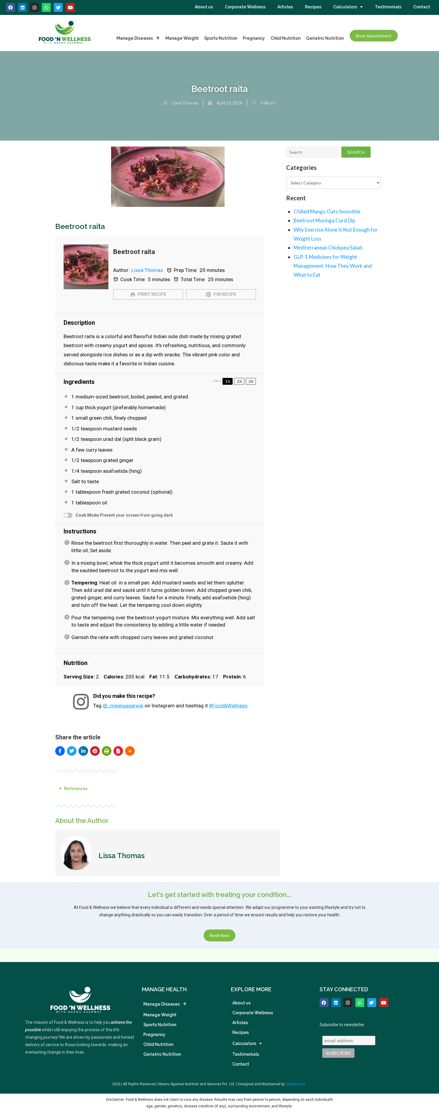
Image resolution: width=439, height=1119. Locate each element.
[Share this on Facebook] (60, 751)
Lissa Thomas (147, 270)
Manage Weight (182, 38)
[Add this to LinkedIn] (83, 751)
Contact (421, 6)
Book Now (219, 935)
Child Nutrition (285, 38)
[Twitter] (371, 1002)
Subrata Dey (295, 1084)
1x (227, 381)
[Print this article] (106, 751)
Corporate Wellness (245, 6)
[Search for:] (312, 152)
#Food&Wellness (228, 706)
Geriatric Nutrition (325, 38)
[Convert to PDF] (118, 751)
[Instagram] (34, 7)
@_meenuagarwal (123, 706)
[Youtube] (70, 7)
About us (204, 6)
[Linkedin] (22, 7)
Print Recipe (151, 294)
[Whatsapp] (46, 7)
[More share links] (130, 751)
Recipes (313, 6)
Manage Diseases (134, 38)
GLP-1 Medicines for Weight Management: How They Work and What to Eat (333, 266)
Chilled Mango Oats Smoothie (327, 211)
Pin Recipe (224, 294)
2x (239, 381)
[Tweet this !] (71, 751)
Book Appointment (374, 35)
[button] (167, 788)
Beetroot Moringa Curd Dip (324, 220)
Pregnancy (254, 38)
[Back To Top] (424, 1084)
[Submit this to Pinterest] (95, 751)
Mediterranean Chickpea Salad (328, 247)
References (76, 788)
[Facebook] (10, 7)
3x (251, 381)
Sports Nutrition (220, 38)
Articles (285, 6)
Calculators (345, 6)
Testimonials (388, 6)
